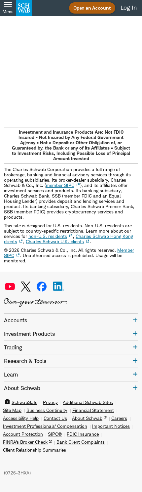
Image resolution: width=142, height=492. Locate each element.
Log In (129, 7)
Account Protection (23, 434)
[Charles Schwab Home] (24, 8)
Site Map (12, 410)
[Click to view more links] (135, 320)
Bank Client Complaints (80, 442)
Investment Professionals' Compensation (45, 426)
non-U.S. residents (47, 236)
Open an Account (92, 8)
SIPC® (55, 434)
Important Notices (111, 426)
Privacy (50, 402)
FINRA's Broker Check (25, 442)
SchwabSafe (24, 402)
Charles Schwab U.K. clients (55, 241)
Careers (119, 418)
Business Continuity (46, 410)
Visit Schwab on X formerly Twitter (26, 286)
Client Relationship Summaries (34, 450)
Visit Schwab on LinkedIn (58, 286)
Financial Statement (93, 410)
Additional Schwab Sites (88, 402)
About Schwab (87, 418)
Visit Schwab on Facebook (42, 286)
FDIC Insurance (83, 434)
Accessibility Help (21, 418)
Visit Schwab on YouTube (10, 286)
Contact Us (55, 418)
